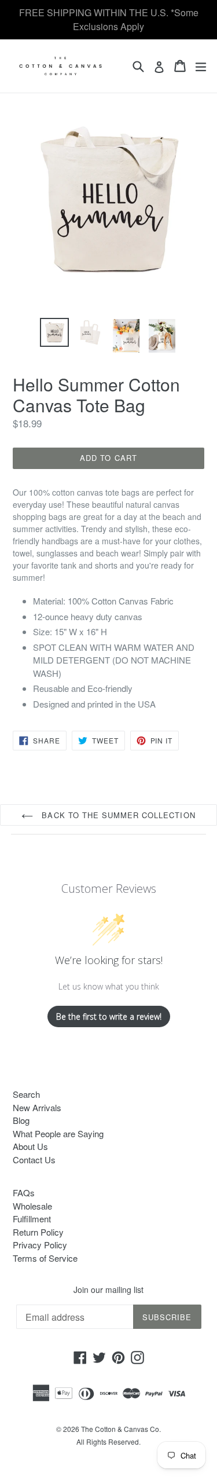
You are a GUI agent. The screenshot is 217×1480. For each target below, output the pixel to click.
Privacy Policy (40, 1245)
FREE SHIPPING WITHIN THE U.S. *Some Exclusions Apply (108, 19)
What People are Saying (58, 1133)
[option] (54, 332)
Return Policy (38, 1232)
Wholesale (32, 1206)
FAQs (24, 1192)
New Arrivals (37, 1107)
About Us (30, 1146)
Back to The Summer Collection (117, 814)
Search (26, 1094)
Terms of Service (45, 1258)
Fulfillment (32, 1218)
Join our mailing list (108, 1290)
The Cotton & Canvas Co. (121, 1429)
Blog (21, 1120)
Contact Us (34, 1159)
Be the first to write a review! (108, 1016)
